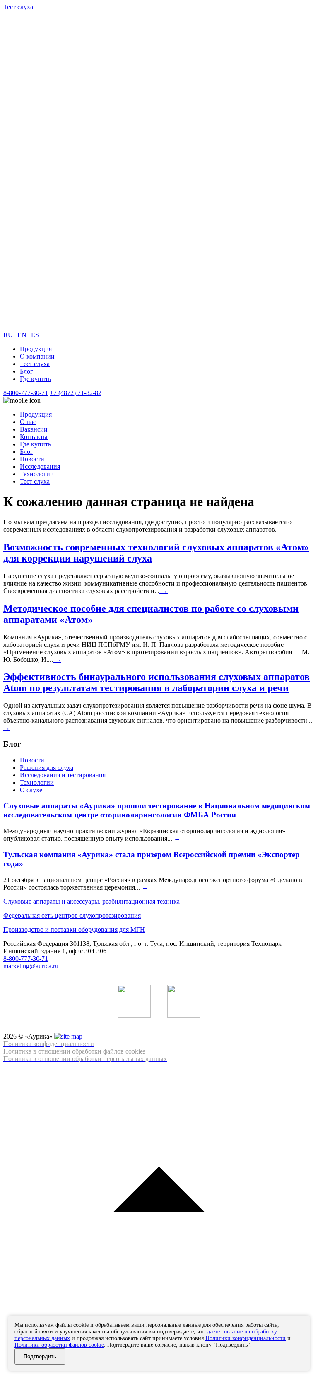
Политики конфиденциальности (245, 1338)
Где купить (35, 378)
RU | (9, 334)
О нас (28, 421)
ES (35, 334)
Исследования (40, 466)
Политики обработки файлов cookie (59, 1345)
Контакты (34, 436)
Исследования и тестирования (63, 775)
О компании (37, 356)
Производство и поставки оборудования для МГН (74, 929)
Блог (26, 371)
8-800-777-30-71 (25, 392)
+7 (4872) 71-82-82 (75, 392)
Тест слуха (35, 363)
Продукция (36, 348)
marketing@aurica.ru (30, 965)
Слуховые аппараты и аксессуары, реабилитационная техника (91, 901)
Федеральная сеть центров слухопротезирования (72, 915)
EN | (23, 334)
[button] (159, 1219)
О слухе (31, 789)
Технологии (37, 473)
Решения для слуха (46, 767)
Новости (32, 459)
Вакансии (34, 429)
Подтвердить (40, 1356)
